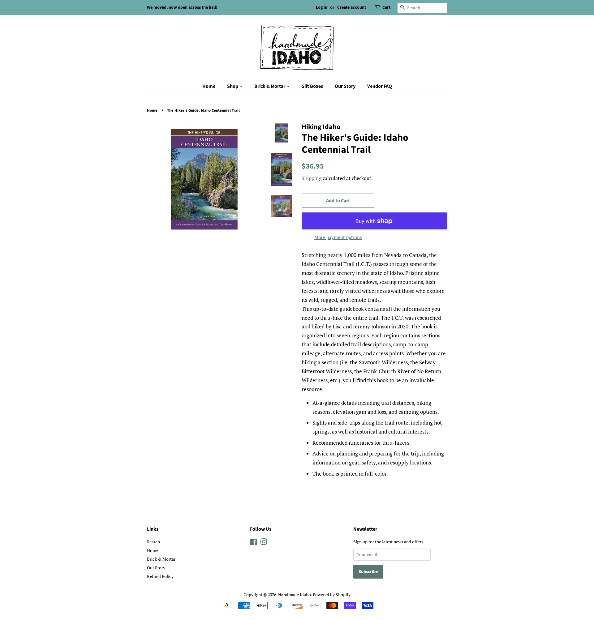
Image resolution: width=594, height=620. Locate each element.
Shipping (311, 178)
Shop (233, 86)
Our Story (345, 86)
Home (208, 86)
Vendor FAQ (379, 86)
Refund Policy (160, 576)
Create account (351, 7)
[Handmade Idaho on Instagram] (263, 543)
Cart (386, 7)
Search (153, 542)
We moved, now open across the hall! (182, 7)
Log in (321, 7)
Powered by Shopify (332, 594)
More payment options (338, 237)
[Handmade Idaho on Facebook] (253, 543)
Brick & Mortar (270, 86)
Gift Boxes (312, 86)
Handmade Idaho (294, 594)
